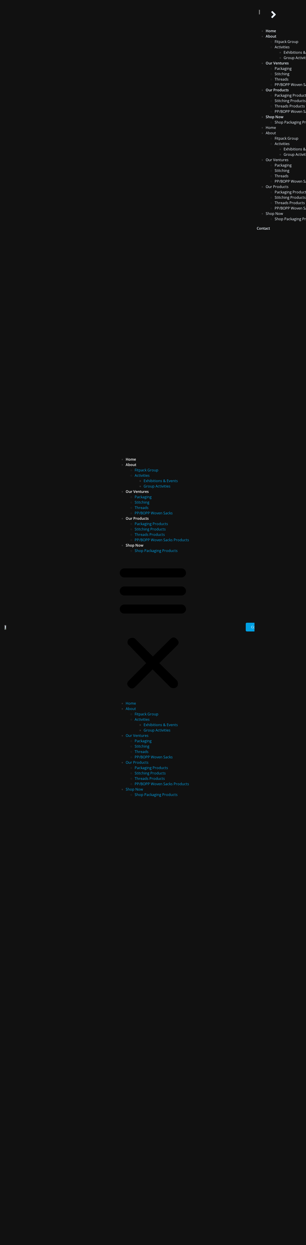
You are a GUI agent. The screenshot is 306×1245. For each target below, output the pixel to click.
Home (131, 459)
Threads (142, 507)
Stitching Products (150, 529)
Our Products (137, 518)
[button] (153, 627)
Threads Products (150, 534)
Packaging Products (151, 523)
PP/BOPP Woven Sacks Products (162, 539)
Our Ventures (137, 491)
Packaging (143, 496)
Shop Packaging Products (156, 550)
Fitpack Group (146, 470)
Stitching (142, 502)
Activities (142, 475)
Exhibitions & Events (161, 480)
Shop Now (134, 545)
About (131, 464)
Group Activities (157, 486)
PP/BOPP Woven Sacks (154, 513)
